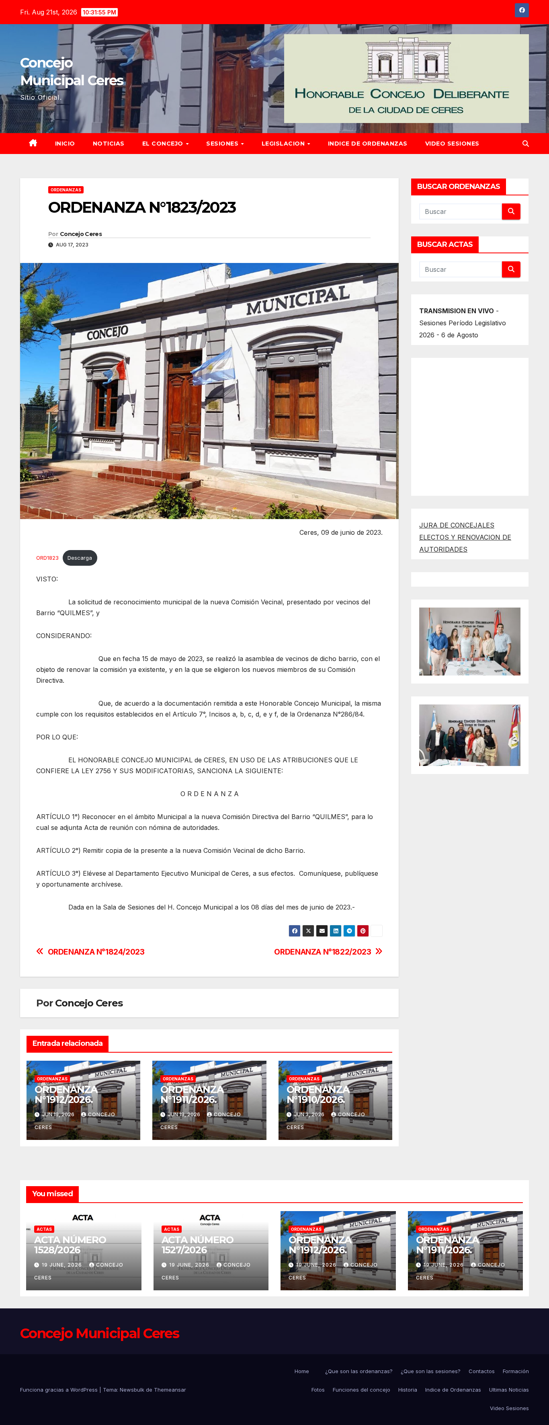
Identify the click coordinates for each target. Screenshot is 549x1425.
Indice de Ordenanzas (368, 143)
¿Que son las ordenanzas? (359, 1371)
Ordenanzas (66, 189)
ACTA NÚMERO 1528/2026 (70, 1245)
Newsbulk (132, 1389)
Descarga (80, 558)
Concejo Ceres (81, 234)
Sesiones (223, 143)
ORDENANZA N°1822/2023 (322, 952)
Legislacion (284, 143)
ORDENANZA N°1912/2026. (79, 1094)
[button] (525, 144)
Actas (44, 1229)
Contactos (482, 1371)
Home (302, 1371)
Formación (516, 1371)
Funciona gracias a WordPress (59, 1389)
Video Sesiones (452, 143)
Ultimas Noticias (509, 1389)
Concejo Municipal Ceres (99, 1333)
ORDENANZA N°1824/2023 (96, 952)
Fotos (318, 1389)
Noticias (109, 143)
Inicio (65, 143)
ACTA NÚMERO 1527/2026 (198, 1245)
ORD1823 (47, 558)
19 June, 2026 (63, 1265)
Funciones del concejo (361, 1389)
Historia (407, 1389)
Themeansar (170, 1389)
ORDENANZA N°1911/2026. (191, 1094)
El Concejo (163, 143)
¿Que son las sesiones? (431, 1371)
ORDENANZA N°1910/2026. (318, 1094)
